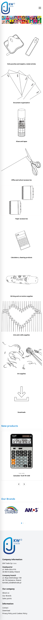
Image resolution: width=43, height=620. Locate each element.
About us (5, 593)
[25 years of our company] (21, 20)
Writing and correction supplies (21, 296)
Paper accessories (21, 219)
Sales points (7, 598)
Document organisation (21, 103)
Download (6, 610)
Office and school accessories (21, 180)
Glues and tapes (21, 141)
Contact (5, 608)
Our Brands (6, 596)
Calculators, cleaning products (21, 257)
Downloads (21, 412)
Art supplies (21, 374)
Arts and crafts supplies (21, 335)
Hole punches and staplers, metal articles (21, 64)
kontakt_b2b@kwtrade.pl (11, 583)
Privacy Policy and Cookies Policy (14, 613)
